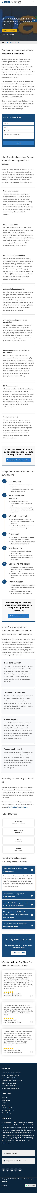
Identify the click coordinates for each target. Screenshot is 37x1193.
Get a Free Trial (18, 953)
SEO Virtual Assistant (9, 1083)
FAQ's (4, 1103)
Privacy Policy (6, 1113)
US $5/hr (10, 35)
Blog (3, 1105)
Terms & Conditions (8, 1110)
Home (3, 42)
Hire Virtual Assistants (9, 30)
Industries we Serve (8, 1108)
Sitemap (4, 1186)
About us (4, 1097)
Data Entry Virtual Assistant (11, 1075)
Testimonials (6, 1100)
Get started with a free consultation (18, 460)
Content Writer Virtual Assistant (12, 1080)
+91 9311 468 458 (11, 1153)
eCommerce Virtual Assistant (11, 1073)
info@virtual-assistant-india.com (17, 807)
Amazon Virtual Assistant (10, 1078)
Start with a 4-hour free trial (18, 616)
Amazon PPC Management (10, 1088)
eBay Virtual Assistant (9, 1085)
